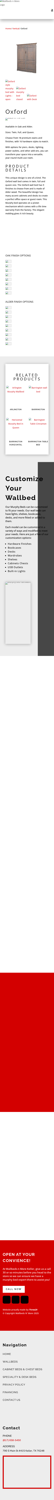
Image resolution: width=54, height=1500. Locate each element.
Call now (14, 1289)
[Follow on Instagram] (16, 1300)
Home (8, 28)
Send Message (36, 1225)
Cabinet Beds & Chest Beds (22, 1369)
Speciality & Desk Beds (19, 1376)
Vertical (16, 28)
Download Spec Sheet (25, 242)
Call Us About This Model (23, 225)
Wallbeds (10, 1361)
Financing (10, 1392)
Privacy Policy (14, 1384)
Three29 (32, 1309)
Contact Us (11, 1399)
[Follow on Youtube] (24, 1300)
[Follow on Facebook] (6, 1300)
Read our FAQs (24, 756)
